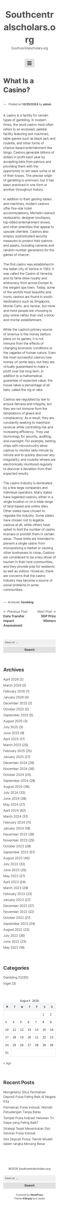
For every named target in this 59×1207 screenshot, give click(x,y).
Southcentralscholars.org (29, 27)
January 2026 (13, 697)
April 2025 (11, 739)
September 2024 (15, 781)
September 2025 (15, 715)
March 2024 (12, 816)
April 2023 (11, 882)
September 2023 (15, 852)
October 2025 (13, 709)
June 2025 (11, 733)
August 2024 (13, 787)
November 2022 (15, 912)
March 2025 (12, 745)
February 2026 (14, 691)
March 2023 (12, 888)
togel (7, 983)
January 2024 (13, 828)
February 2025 (14, 751)
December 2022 (15, 906)
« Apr (7, 1063)
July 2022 (10, 936)
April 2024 (11, 810)
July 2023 (10, 864)
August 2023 (13, 858)
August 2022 (12, 930)
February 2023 (14, 894)
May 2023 (10, 876)
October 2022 (13, 918)
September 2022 (15, 924)
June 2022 (11, 942)
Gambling (27, 602)
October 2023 (13, 846)
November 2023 (15, 840)
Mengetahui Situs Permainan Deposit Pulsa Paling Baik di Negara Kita (29, 1096)
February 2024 (14, 822)
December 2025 (15, 703)
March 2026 (12, 685)
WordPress (36, 1194)
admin (47, 104)
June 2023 (11, 870)
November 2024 (15, 769)
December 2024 (15, 763)
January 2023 (13, 900)
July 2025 (10, 727)
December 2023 (15, 834)
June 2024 (11, 799)
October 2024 (13, 775)
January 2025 (13, 757)
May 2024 (10, 804)
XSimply (27, 1198)
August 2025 (12, 721)
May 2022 (10, 947)
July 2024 (10, 793)
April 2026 (11, 679)
